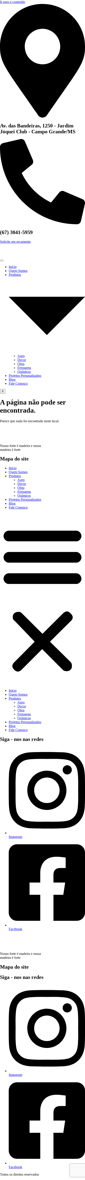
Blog (12, 379)
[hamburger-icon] (1, 260)
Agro (21, 356)
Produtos (15, 476)
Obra (20, 364)
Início (13, 267)
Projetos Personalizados (25, 375)
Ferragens (24, 368)
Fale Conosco (18, 383)
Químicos (24, 372)
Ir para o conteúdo (12, 2)
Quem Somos (18, 271)
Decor (21, 360)
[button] (42, 599)
